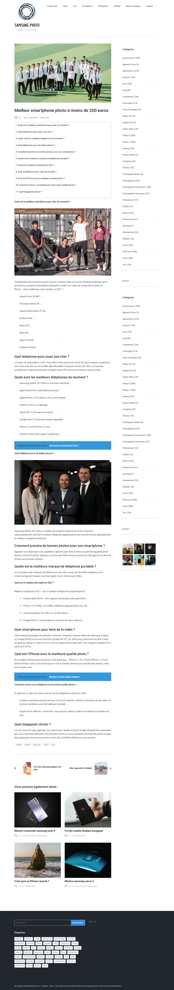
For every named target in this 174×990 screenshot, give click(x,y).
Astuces (126, 77)
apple (37, 939)
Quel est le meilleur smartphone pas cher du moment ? (43, 125)
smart (49, 961)
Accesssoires (30, 836)
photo (46, 745)
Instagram (127, 161)
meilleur (37, 745)
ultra (29, 966)
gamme (49, 948)
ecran (75, 943)
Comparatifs (52, 6)
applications (60, 939)
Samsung (127, 226)
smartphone (59, 961)
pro (53, 745)
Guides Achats (129, 155)
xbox (45, 966)
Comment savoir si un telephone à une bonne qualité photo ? (47, 185)
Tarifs (125, 245)
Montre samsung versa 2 (79, 881)
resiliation (20, 961)
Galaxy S (126, 135)
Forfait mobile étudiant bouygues (84, 830)
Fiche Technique (130, 109)
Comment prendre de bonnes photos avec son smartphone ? (47, 152)
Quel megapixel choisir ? (30, 192)
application (47, 939)
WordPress (118, 986)
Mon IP (92, 921)
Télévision (127, 251)
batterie (71, 939)
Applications (128, 71)
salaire (30, 961)
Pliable (126, 206)
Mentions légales (133, 6)
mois (63, 952)
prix (66, 957)
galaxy (41, 948)
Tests (65, 6)
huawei (19, 745)
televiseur (20, 966)
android (19, 939)
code (55, 943)
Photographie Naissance (133, 193)
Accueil (126, 281)
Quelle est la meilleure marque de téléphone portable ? (43, 158)
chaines (47, 943)
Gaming (126, 148)
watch (37, 966)
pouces (49, 957)
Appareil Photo (129, 64)
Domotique (127, 103)
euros (18, 948)
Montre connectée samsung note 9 (34, 830)
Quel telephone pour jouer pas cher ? (35, 132)
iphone (27, 745)
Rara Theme (99, 986)
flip (33, 948)
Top (124, 264)
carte (39, 943)
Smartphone (87, 6)
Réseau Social (129, 219)
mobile (55, 952)
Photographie (129, 180)
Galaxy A (126, 116)
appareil (28, 939)
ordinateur (73, 952)
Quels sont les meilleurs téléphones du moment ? (41, 138)
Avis (75, 6)
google (59, 948)
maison (18, 952)
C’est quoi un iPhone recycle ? (31, 881)
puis (73, 957)
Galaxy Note (128, 129)
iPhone (126, 167)
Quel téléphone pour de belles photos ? (36, 145)
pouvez (58, 957)
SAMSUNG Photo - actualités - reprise (41, 986)
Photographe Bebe (131, 174)
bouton (30, 943)
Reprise (126, 213)
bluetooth (20, 943)
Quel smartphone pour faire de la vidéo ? (37, 172)
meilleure (38, 952)
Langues (149, 6)
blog (124, 90)
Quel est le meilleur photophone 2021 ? (36, 165)
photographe (29, 957)
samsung (39, 961)
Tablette (117, 6)
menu (47, 952)
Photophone (103, 6)
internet (68, 948)
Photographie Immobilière (134, 187)
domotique (65, 943)
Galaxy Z (126, 142)
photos (40, 957)
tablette (71, 961)
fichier (26, 948)
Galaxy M (127, 122)
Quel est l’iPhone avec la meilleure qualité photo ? (41, 178)
